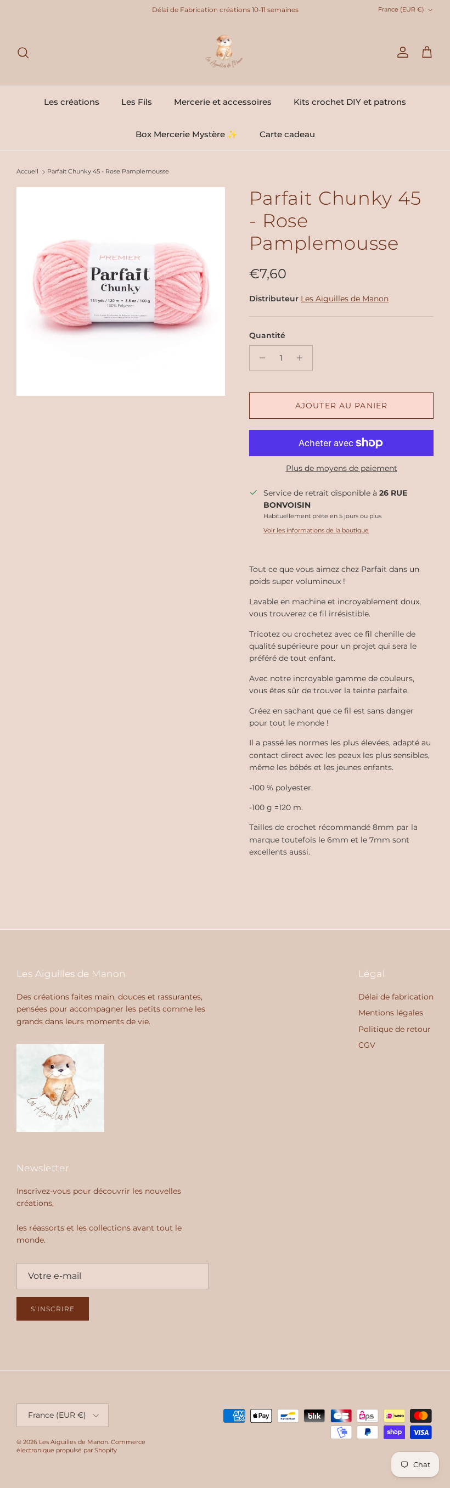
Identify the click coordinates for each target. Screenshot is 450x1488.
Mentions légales (390, 1013)
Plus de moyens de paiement (341, 468)
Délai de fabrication (396, 997)
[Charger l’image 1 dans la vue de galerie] (120, 291)
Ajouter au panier (341, 406)
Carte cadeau (287, 134)
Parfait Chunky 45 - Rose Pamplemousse (108, 172)
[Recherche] (23, 52)
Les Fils (136, 102)
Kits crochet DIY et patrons (350, 102)
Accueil (27, 172)
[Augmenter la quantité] (302, 358)
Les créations (71, 102)
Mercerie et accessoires (223, 102)
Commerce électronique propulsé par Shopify (80, 1446)
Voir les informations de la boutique (316, 530)
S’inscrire (53, 1309)
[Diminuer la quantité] (259, 358)
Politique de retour (394, 1029)
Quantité (267, 335)
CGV (366, 1045)
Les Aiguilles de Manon (345, 299)
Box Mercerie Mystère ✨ (187, 134)
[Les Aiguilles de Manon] (225, 53)
